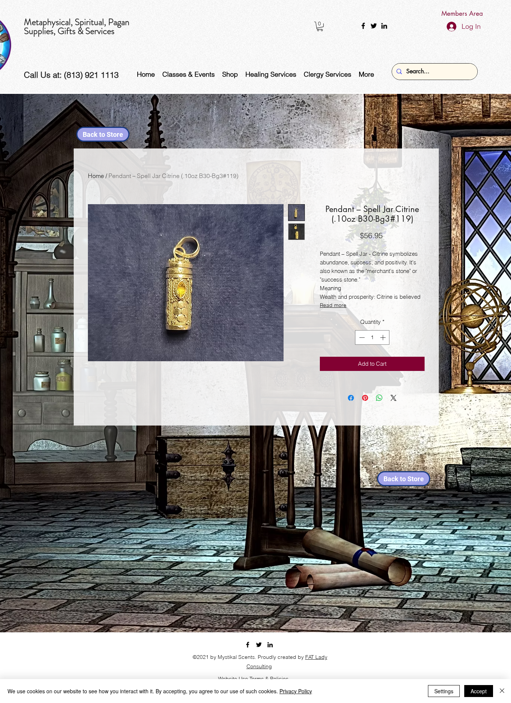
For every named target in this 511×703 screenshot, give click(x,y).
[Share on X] (393, 397)
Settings (443, 691)
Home (96, 175)
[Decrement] (361, 337)
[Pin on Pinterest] (365, 397)
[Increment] (384, 337)
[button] (319, 26)
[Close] (502, 691)
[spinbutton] (372, 337)
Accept (479, 691)
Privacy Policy (295, 691)
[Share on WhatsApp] (379, 397)
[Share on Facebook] (350, 397)
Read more (333, 305)
